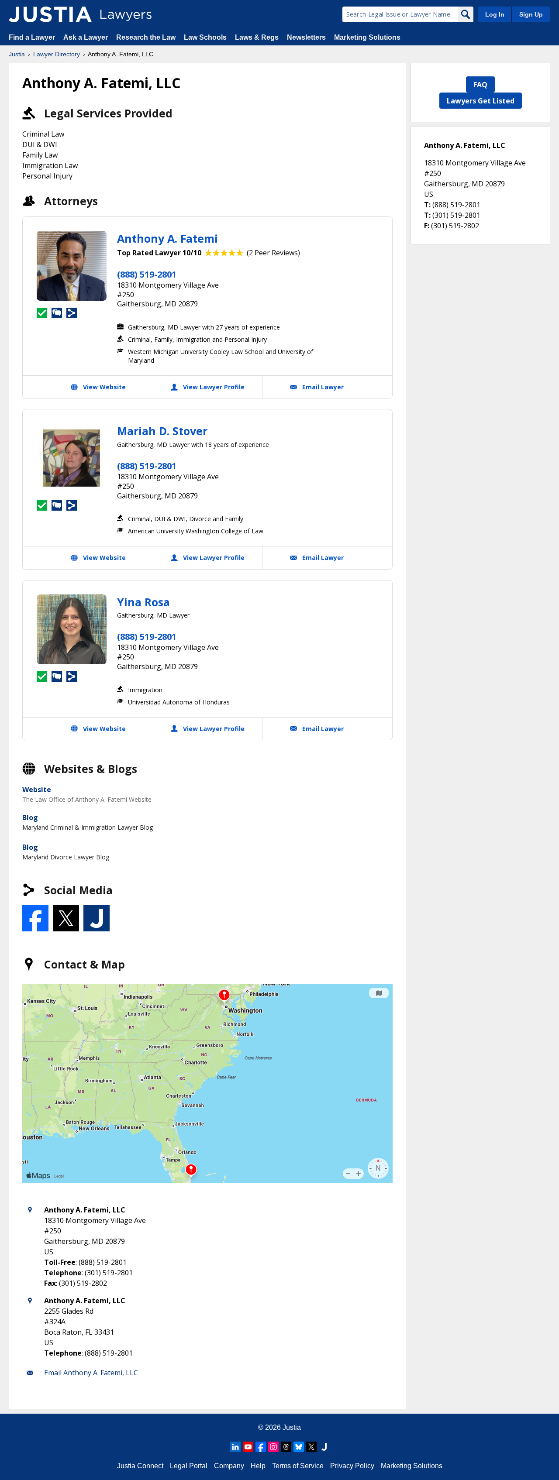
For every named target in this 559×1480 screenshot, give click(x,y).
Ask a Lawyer (86, 37)
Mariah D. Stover (162, 430)
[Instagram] (273, 1447)
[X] (311, 1447)
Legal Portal (188, 1466)
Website (36, 789)
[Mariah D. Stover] (72, 458)
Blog (30, 817)
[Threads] (286, 1447)
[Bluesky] (298, 1447)
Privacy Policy (352, 1466)
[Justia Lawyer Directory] (50, 14)
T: (427, 204)
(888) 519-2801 (146, 274)
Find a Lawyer (32, 37)
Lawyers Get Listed (480, 101)
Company (229, 1466)
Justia (17, 54)
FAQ (480, 84)
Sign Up (531, 14)
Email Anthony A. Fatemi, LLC (91, 1372)
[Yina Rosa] (72, 629)
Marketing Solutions (367, 37)
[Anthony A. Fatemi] (72, 266)
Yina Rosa (143, 601)
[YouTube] (248, 1447)
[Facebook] (260, 1447)
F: (426, 225)
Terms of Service (298, 1466)
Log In (494, 14)
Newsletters (306, 37)
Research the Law (146, 37)
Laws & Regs (257, 37)
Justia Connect (140, 1466)
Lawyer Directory (56, 54)
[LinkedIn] (235, 1447)
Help (258, 1466)
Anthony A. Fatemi (167, 238)
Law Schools (205, 37)
